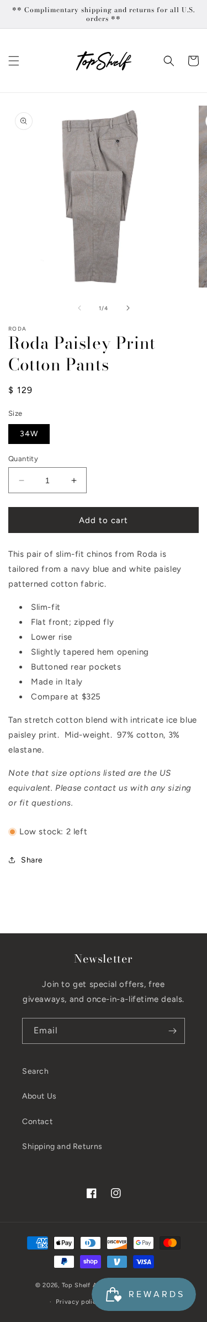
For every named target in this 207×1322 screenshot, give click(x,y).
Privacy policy (78, 1301)
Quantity (23, 458)
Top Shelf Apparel (89, 1285)
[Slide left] (79, 308)
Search (35, 1071)
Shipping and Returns (62, 1146)
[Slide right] (128, 308)
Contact (37, 1121)
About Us (39, 1096)
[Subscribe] (172, 1031)
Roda (17, 328)
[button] (14, 61)
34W (29, 433)
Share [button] (32, 860)
